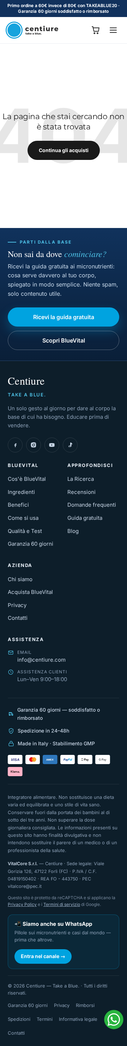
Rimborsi (85, 1005)
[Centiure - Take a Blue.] (32, 30)
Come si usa (23, 517)
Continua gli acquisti (64, 150)
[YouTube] (51, 445)
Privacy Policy (22, 904)
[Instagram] (33, 445)
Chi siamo (20, 579)
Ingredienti (21, 492)
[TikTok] (70, 445)
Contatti (18, 617)
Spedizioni (19, 1019)
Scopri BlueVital (63, 340)
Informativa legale (78, 1019)
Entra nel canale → (43, 956)
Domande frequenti (91, 504)
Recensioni (81, 492)
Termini (45, 1019)
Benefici (18, 504)
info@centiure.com (41, 659)
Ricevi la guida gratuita (63, 317)
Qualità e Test (25, 531)
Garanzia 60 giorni (30, 543)
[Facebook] (15, 445)
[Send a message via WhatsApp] (113, 1019)
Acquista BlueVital (30, 592)
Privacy (17, 605)
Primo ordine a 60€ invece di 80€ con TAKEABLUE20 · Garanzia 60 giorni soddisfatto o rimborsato (63, 8)
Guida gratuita (84, 517)
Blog (73, 531)
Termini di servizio (61, 904)
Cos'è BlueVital (27, 478)
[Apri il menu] (113, 30)
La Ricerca (80, 478)
